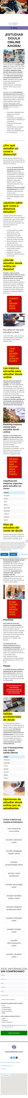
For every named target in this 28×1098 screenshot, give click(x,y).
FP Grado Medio (6, 1007)
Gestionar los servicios (13, 551)
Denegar (13, 554)
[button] (27, 541)
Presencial (5, 1020)
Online (3, 1018)
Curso (3, 1005)
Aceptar (4, 554)
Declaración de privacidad (14, 557)
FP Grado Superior (7, 1009)
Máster (4, 1013)
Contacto (3, 1069)
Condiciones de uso (7, 1065)
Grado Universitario (7, 1011)
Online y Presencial (7, 1022)
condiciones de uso (8, 1027)
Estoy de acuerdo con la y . (14, 1026)
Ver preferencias (22, 554)
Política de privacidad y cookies (10, 1062)
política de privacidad (20, 1025)
